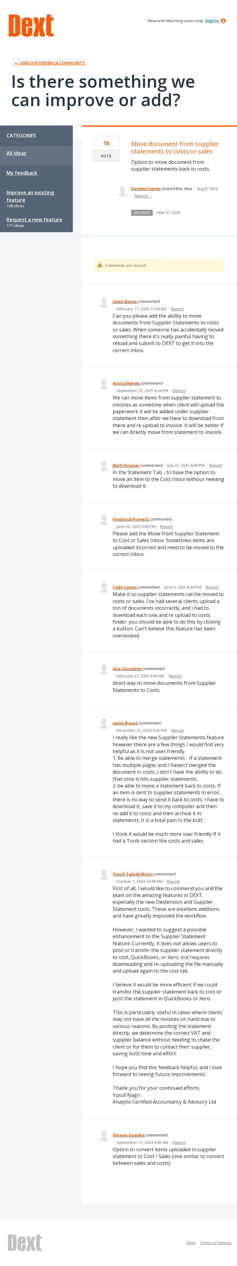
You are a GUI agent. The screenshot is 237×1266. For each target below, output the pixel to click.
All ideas (16, 153)
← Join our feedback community (50, 62)
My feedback (21, 172)
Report (177, 309)
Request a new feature (34, 219)
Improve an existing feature (30, 196)
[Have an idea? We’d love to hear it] (31, 25)
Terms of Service (215, 1242)
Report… (143, 196)
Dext (191, 1242)
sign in (212, 20)
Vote (106, 156)
